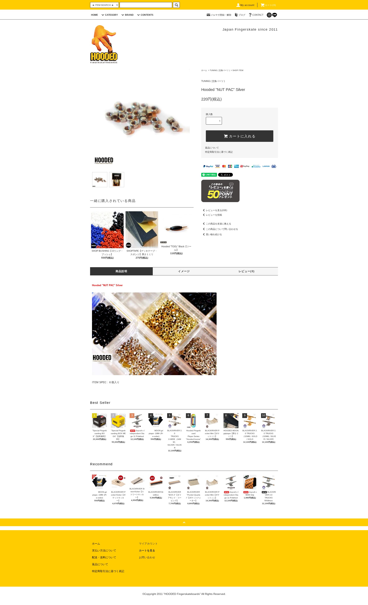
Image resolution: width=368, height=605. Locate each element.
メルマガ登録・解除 (221, 15)
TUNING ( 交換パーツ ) (220, 70)
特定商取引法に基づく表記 (219, 152)
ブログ (241, 15)
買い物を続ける (214, 234)
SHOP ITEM (237, 70)
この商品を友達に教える (218, 223)
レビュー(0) (247, 271)
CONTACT (257, 15)
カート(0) (270, 5)
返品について (212, 147)
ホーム (204, 70)
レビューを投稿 (214, 215)
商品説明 (121, 271)
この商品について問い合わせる (222, 229)
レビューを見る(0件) (216, 210)
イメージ (184, 271)
